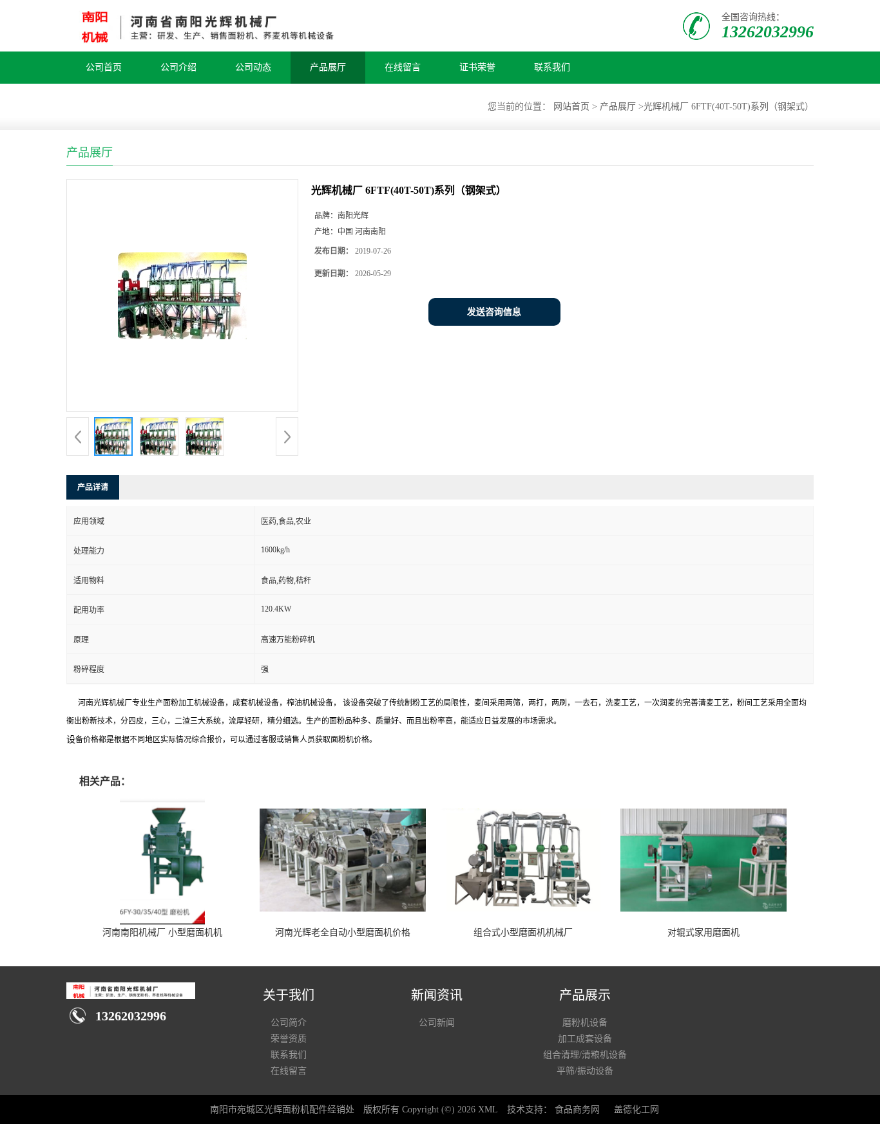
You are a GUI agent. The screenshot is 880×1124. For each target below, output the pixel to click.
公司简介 (289, 1022)
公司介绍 (178, 67)
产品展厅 (328, 67)
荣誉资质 (289, 1039)
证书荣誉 (477, 67)
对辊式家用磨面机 (703, 932)
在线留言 (403, 67)
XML (488, 1109)
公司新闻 (437, 1022)
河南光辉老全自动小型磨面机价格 (342, 932)
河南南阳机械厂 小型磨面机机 (162, 932)
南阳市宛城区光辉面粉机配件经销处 (282, 1109)
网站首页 (571, 106)
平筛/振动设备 (585, 1071)
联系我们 (552, 67)
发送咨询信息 (494, 312)
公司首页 (104, 67)
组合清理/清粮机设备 (585, 1055)
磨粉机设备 (584, 1022)
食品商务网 (577, 1109)
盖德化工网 (636, 1109)
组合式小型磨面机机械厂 (523, 932)
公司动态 (253, 67)
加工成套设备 (585, 1039)
